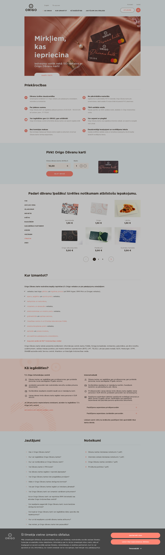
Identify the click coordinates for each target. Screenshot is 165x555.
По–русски (56, 5)
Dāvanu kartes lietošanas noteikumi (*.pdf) (105, 452)
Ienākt (138, 4)
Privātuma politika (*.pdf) (98, 467)
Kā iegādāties (76, 10)
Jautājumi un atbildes (95, 10)
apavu (29, 296)
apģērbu (36, 296)
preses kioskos (42, 331)
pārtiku (45, 291)
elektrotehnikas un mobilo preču (40, 311)
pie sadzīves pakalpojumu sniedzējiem (42, 336)
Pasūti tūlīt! (47, 75)
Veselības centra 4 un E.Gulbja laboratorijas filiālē (47, 321)
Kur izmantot (61, 10)
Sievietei (28, 213)
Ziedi (26, 243)
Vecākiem (28, 234)
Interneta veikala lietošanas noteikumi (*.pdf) (106, 457)
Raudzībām (29, 222)
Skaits (76, 161)
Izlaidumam (29, 209)
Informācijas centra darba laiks (38, 410)
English (46, 5)
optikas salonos (46, 316)
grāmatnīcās (32, 316)
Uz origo (48, 10)
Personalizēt (134, 548)
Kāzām (27, 230)
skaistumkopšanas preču (37, 326)
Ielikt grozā (59, 174)
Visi (25, 201)
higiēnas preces (57, 291)
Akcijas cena (30, 205)
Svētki (27, 217)
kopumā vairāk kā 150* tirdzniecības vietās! (44, 341)
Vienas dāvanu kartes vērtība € (57, 161)
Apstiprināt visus (135, 535)
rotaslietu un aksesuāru (36, 306)
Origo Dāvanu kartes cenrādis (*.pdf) (103, 462)
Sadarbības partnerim (34, 226)
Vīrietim (27, 238)
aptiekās (30, 331)
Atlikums (127, 10)
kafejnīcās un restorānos (36, 301)
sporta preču (47, 296)
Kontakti (130, 4)
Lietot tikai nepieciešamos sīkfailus (135, 542)
